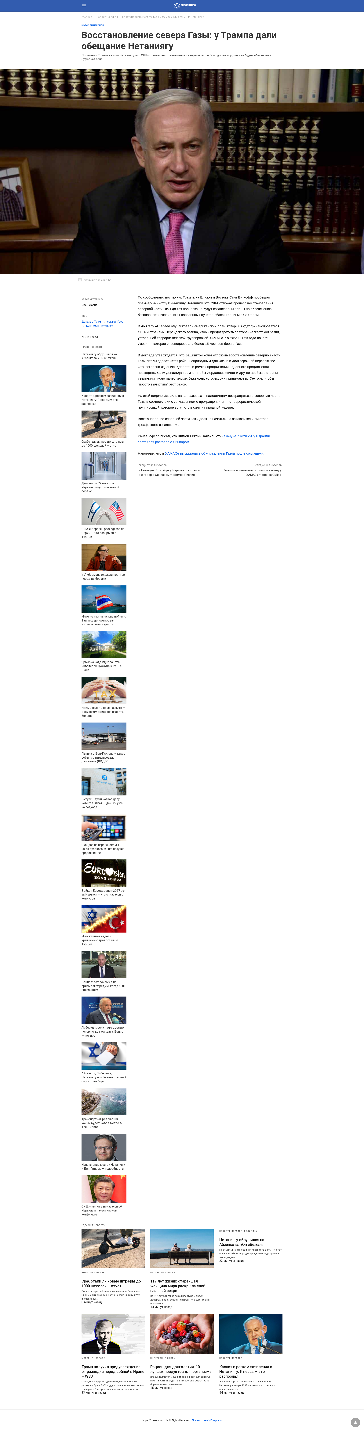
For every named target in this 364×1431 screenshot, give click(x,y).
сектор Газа (115, 321)
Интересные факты (163, 1272)
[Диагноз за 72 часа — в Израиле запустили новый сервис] (104, 466)
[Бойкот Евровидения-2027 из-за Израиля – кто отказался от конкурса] (104, 873)
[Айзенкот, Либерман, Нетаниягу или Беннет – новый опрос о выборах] (104, 1056)
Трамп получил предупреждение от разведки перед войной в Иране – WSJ (113, 1372)
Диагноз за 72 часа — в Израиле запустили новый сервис (100, 487)
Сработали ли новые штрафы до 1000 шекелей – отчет (103, 443)
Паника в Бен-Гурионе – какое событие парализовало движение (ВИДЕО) (103, 757)
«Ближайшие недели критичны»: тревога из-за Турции (100, 940)
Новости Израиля (107, 17)
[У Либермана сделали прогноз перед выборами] (104, 557)
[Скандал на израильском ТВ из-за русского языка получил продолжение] (104, 827)
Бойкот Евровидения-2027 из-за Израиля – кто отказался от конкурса (103, 894)
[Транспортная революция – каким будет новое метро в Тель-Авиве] (104, 1101)
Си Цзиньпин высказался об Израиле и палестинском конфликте (102, 1210)
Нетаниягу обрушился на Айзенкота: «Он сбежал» (99, 356)
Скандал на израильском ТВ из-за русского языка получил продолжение (103, 849)
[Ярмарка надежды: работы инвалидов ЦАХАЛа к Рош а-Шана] (104, 644)
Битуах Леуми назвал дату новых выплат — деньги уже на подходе (102, 803)
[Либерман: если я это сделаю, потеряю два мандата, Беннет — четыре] (104, 1010)
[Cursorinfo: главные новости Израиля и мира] (185, 5)
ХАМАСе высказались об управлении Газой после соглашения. (216, 453)
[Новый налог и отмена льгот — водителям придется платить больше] (104, 690)
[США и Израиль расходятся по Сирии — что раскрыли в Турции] (104, 511)
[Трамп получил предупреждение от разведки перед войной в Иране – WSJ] (113, 1334)
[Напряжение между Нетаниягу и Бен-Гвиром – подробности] (104, 1147)
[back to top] (355, 1422)
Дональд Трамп (92, 321)
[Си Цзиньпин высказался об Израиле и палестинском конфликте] (104, 1189)
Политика (250, 1231)
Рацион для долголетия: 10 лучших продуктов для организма (181, 1369)
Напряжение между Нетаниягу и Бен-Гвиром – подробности (104, 1166)
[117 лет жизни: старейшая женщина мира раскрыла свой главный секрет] (181, 1248)
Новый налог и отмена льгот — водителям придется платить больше (104, 712)
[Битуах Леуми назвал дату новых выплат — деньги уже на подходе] (104, 781)
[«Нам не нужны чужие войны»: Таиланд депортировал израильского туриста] (104, 599)
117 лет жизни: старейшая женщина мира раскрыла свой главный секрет (177, 1286)
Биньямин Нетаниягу (99, 326)
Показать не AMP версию (207, 1420)
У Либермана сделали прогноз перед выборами (103, 576)
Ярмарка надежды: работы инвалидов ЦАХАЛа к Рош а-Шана (102, 666)
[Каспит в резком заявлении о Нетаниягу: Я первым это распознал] (104, 378)
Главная (87, 17)
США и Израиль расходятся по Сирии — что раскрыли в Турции (103, 533)
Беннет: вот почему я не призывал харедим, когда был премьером (103, 986)
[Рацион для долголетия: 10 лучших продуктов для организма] (181, 1334)
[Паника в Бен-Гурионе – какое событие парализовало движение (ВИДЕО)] (104, 736)
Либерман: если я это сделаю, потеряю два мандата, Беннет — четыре (103, 1031)
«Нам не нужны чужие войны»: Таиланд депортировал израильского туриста (104, 620)
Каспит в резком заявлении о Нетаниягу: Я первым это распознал (103, 400)
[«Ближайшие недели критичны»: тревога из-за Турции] (104, 919)
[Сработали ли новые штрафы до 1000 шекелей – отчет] (104, 424)
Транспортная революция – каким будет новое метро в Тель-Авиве (102, 1123)
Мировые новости (93, 1358)
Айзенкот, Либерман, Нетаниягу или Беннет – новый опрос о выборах (104, 1077)
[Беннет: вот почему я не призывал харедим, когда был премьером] (104, 964)
